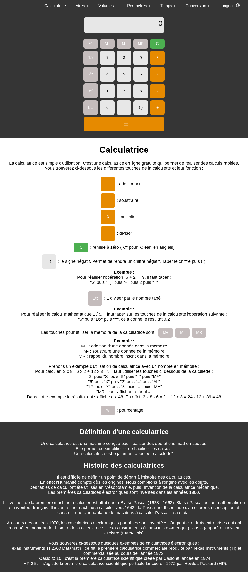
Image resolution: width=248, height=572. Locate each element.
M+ (107, 44)
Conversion (196, 5)
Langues (227, 5)
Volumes (106, 5)
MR (141, 44)
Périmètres (137, 5)
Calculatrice (55, 5)
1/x (90, 58)
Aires (80, 5)
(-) (141, 107)
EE (90, 107)
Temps (166, 5)
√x (91, 74)
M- (124, 44)
